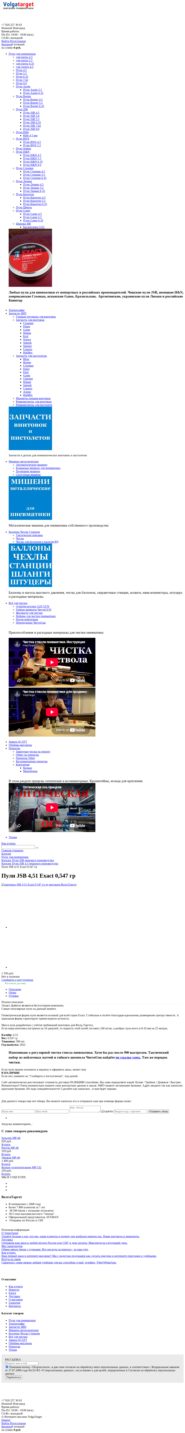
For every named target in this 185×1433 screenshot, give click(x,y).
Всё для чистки (18, 1336)
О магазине (16, 1299)
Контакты (15, 1306)
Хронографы (17, 1323)
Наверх (5, 1420)
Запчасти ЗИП (17, 1326)
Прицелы (14, 1346)
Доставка (14, 1296)
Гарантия (14, 1302)
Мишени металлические (24, 1330)
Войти (5, 41)
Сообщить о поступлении (17, 979)
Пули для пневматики (22, 1320)
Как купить (8, 843)
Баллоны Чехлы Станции (24, 1333)
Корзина (6, 44)
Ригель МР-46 (10, 1147)
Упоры (13, 1349)
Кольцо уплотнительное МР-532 (21, 1167)
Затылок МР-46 (10, 1138)
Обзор (12, 992)
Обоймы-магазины (20, 1343)
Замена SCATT (18, 1340)
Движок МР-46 (10, 1157)
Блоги (12, 1293)
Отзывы (14, 995)
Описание (15, 989)
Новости (14, 1289)
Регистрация (18, 41)
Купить (5, 1144)
